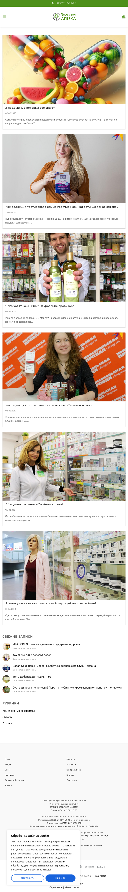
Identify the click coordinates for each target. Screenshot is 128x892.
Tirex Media (99, 876)
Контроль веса (73, 770)
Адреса (8, 785)
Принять (60, 878)
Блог (7, 770)
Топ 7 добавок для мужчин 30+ (32, 676)
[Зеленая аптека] (64, 16)
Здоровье (71, 764)
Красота (70, 759)
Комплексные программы (18, 710)
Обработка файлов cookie (64, 887)
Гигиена (70, 775)
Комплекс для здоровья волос (31, 655)
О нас (7, 759)
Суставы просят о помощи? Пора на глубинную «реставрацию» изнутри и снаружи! (67, 687)
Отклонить (27, 878)
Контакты (9, 775)
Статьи (7, 723)
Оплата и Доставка (14, 780)
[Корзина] (124, 16)
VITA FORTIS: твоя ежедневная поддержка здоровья (46, 644)
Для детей (71, 780)
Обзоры (7, 717)
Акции (8, 764)
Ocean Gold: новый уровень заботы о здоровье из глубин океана (54, 665)
